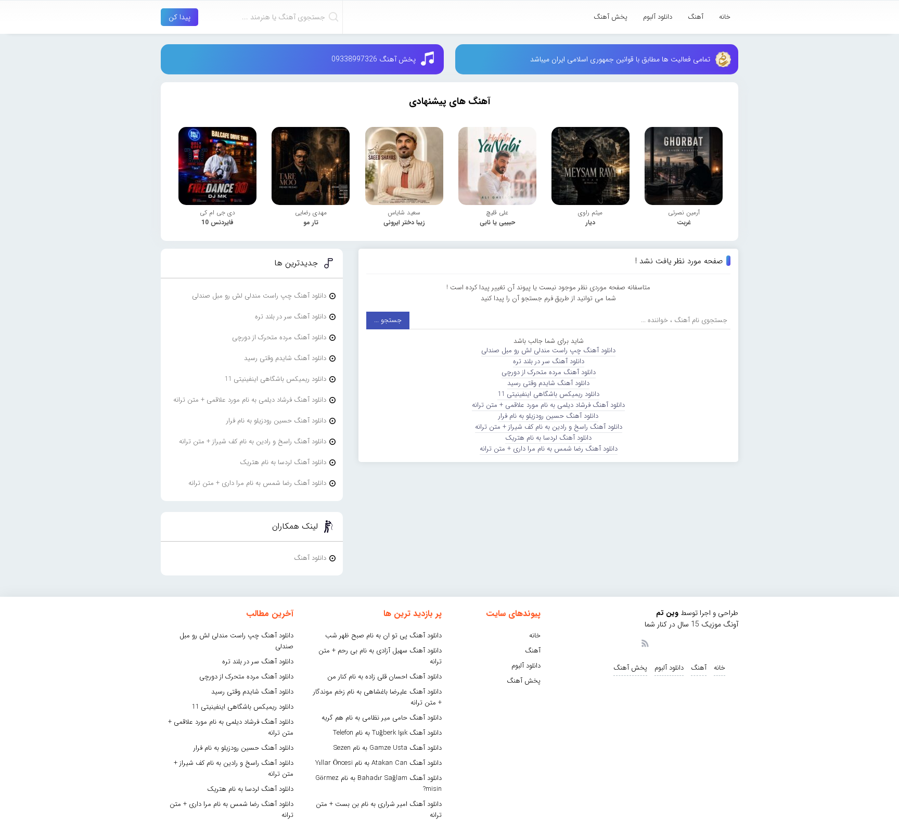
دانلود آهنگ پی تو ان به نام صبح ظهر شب (383, 635)
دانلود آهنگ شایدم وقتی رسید (548, 383)
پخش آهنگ (610, 16)
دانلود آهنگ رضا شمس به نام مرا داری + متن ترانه (549, 448)
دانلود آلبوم (657, 16)
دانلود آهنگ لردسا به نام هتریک (548, 437)
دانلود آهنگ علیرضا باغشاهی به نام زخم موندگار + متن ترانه (377, 697)
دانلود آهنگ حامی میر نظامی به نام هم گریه (382, 717)
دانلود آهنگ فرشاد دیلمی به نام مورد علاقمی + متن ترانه (548, 405)
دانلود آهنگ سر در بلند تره (548, 361)
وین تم (667, 613)
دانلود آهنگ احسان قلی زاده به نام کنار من (384, 676)
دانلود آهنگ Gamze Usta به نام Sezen (387, 747)
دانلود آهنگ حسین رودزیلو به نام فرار (548, 416)
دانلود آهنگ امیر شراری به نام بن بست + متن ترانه (379, 810)
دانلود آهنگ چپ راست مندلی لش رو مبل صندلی (548, 350)
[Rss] (644, 642)
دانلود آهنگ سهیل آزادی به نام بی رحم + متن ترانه (380, 656)
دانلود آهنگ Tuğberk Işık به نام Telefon (387, 732)
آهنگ (695, 16)
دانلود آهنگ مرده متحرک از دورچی (549, 372)
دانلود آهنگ (310, 558)
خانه (724, 16)
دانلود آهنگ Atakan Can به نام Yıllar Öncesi (378, 763)
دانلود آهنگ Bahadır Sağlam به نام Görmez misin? (378, 783)
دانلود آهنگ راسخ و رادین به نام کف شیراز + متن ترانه (548, 426)
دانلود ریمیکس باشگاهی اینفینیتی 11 (548, 394)
